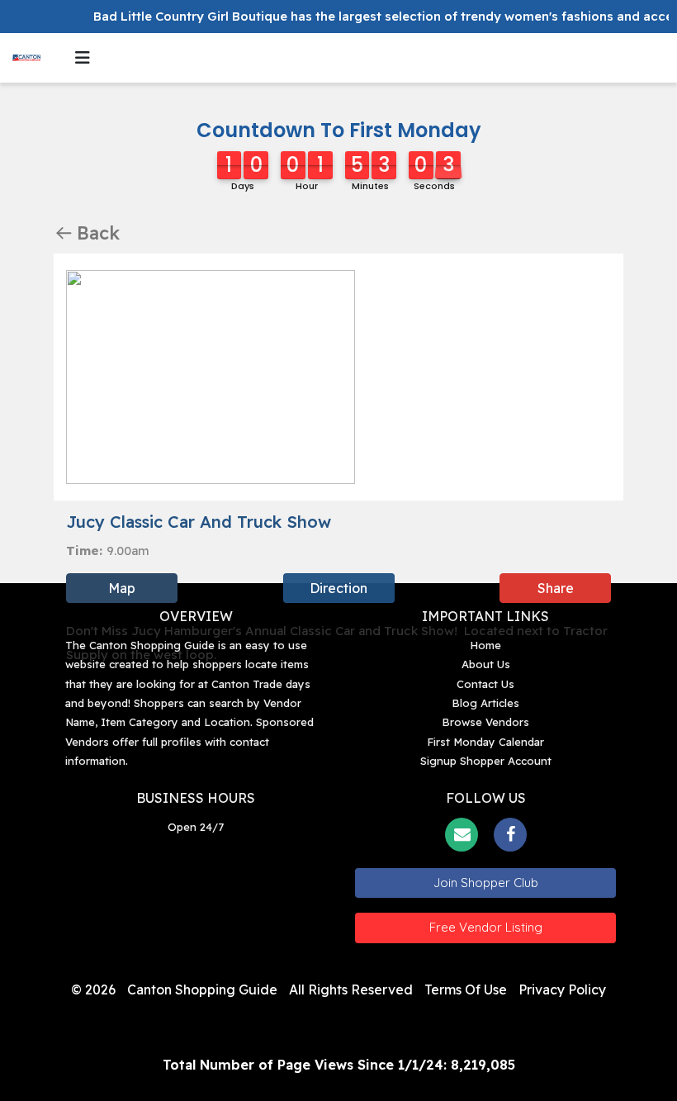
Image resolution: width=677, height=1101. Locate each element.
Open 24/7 (196, 826)
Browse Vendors (485, 721)
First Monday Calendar (485, 741)
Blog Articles (485, 702)
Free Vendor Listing (485, 927)
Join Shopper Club (485, 882)
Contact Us (485, 683)
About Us (486, 664)
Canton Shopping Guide (202, 989)
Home (485, 645)
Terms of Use (465, 989)
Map (121, 588)
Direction (338, 588)
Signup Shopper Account (486, 760)
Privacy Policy (562, 989)
